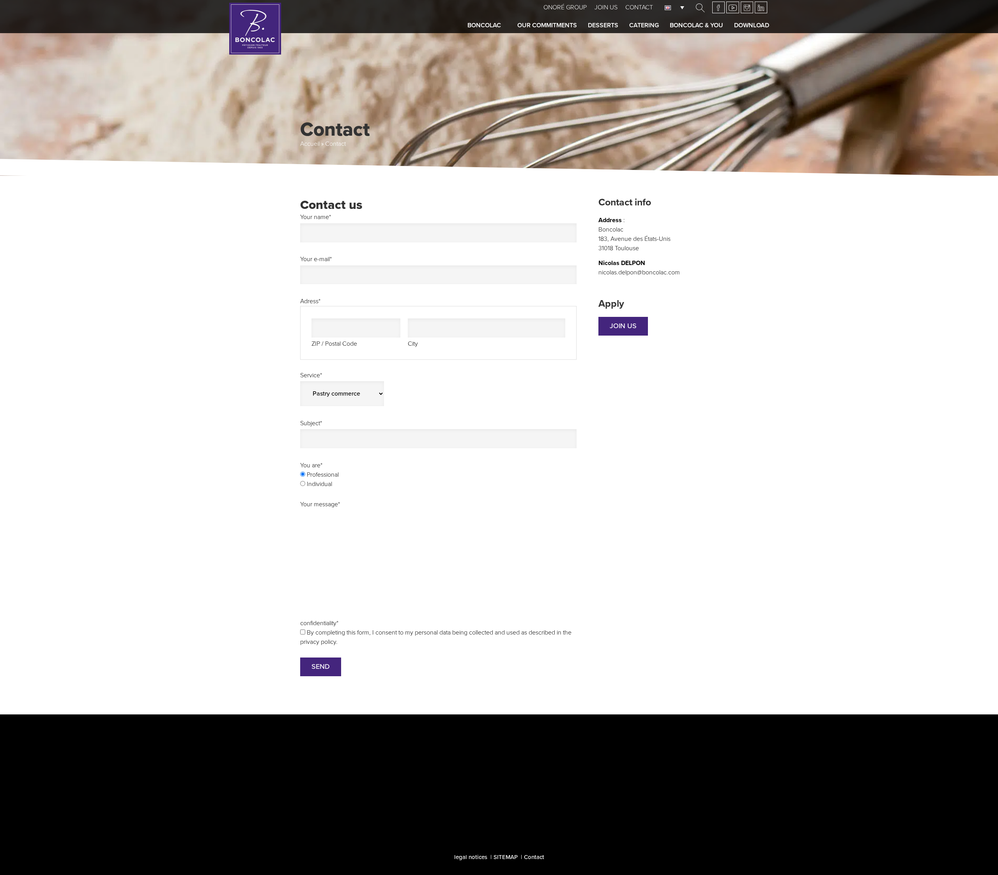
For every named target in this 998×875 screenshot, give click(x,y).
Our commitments (547, 25)
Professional (323, 475)
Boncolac (484, 25)
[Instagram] (747, 7)
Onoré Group (565, 7)
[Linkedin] (761, 7)
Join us (606, 7)
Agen (337, 782)
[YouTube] (732, 7)
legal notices (470, 857)
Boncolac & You (696, 25)
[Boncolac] (255, 29)
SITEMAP (506, 857)
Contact (639, 7)
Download (751, 25)
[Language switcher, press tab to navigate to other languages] (676, 7)
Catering (644, 25)
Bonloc (339, 806)
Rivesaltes (345, 817)
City (413, 344)
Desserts (603, 25)
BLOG (499, 816)
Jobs (634, 772)
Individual (319, 484)
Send (320, 667)
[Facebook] (718, 7)
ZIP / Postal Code (334, 344)
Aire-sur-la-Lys (352, 794)
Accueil (310, 144)
